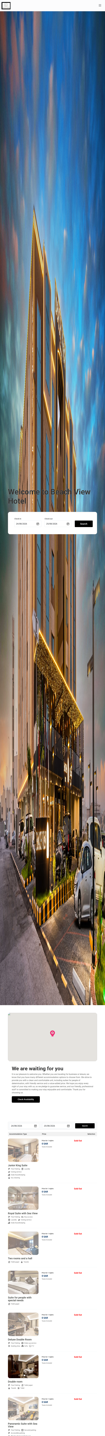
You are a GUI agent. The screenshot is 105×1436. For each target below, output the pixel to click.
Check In (17, 519)
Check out (49, 519)
